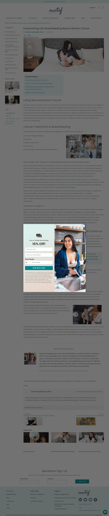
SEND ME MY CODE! (39, 268)
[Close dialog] (83, 226)
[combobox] (28, 262)
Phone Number (29, 259)
